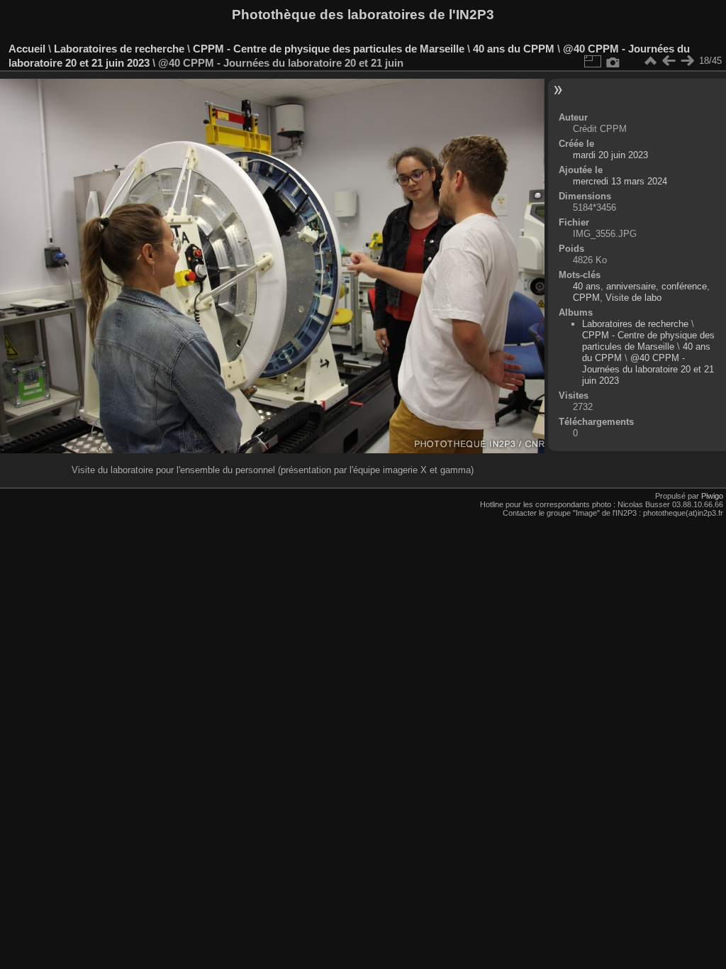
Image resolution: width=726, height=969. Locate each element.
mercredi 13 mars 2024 (620, 181)
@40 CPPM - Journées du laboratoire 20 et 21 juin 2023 (648, 369)
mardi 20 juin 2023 (610, 155)
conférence (684, 286)
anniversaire (631, 286)
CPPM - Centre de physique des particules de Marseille (328, 49)
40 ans (587, 286)
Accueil (27, 49)
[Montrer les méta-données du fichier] (613, 61)
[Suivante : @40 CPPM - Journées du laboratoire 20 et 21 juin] (687, 61)
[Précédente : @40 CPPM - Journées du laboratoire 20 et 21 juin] (668, 61)
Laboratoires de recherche (119, 49)
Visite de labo (633, 297)
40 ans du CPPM (513, 49)
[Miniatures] (650, 61)
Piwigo (712, 496)
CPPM (586, 297)
